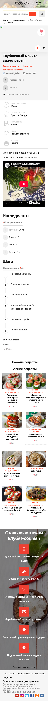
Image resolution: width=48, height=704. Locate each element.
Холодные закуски (12, 392)
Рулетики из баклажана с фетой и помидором (36, 510)
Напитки (27, 66)
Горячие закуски (34, 429)
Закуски (10, 390)
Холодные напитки (13, 69)
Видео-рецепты (11, 66)
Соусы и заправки (36, 468)
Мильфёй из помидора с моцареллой (12, 436)
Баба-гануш (36, 471)
